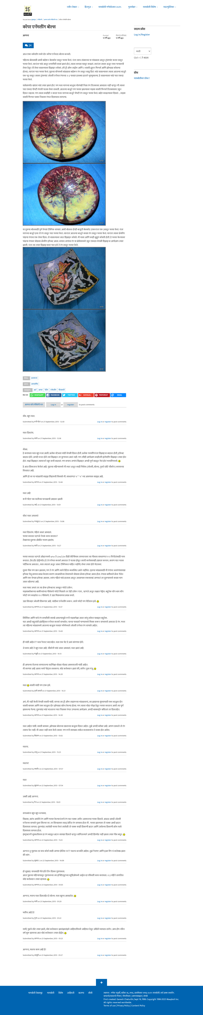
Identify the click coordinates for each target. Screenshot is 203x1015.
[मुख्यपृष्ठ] (28, 10)
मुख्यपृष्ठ (33, 19)
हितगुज (88, 7)
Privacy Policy (123, 1006)
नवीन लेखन (72, 7)
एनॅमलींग (53, 389)
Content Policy (138, 1006)
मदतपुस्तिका (168, 7)
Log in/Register (142, 35)
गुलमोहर (131, 7)
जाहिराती (70, 993)
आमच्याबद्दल (137, 996)
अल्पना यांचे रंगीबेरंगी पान (50, 19)
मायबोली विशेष (149, 7)
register (70, 404)
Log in (53, 404)
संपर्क (145, 996)
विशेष (60, 993)
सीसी (90, 993)
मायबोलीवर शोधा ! (142, 78)
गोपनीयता (127, 996)
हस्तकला (34, 378)
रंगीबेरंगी (39, 19)
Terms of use (110, 1006)
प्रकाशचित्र (34, 384)
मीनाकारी (62, 389)
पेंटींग (46, 389)
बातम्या (81, 993)
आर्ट (35, 389)
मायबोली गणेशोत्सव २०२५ (109, 7)
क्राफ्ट (41, 389)
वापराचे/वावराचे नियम (112, 996)
